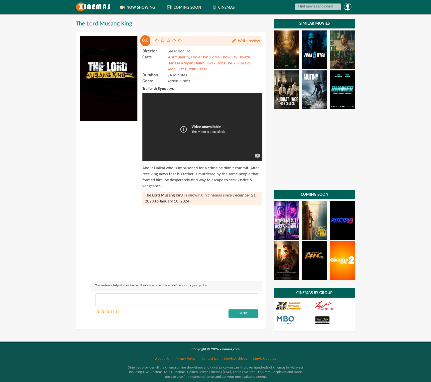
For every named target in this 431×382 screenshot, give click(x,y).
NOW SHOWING (140, 7)
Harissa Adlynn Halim (186, 63)
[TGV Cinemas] (333, 305)
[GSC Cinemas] (295, 305)
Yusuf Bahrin (178, 57)
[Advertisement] (108, 198)
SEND (243, 313)
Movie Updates (264, 359)
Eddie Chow (220, 57)
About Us (162, 359)
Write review (248, 41)
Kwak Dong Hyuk (221, 63)
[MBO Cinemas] (295, 320)
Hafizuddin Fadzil (192, 69)
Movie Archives (235, 359)
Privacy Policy (185, 359)
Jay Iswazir (241, 57)
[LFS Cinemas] (333, 320)
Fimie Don (199, 57)
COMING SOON (187, 7)
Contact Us (210, 359)
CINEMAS (226, 7)
